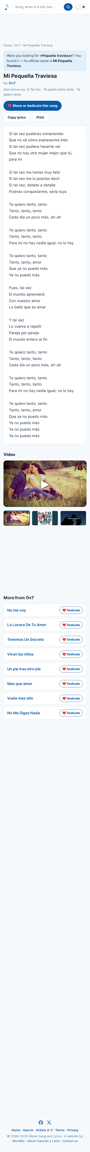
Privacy (72, 1130)
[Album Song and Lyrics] (6, 7)
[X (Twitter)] (49, 1122)
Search (28, 1130)
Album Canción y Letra (43, 1141)
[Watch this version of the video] (16, 518)
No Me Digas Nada (23, 713)
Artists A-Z (44, 1130)
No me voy (16, 610)
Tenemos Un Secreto (25, 639)
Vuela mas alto (20, 698)
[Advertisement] (45, 28)
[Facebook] (41, 1122)
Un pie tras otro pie (24, 669)
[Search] (68, 7)
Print (40, 117)
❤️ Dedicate (71, 610)
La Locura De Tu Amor (26, 625)
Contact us (70, 1141)
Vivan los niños (20, 654)
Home (7, 45)
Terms (60, 1130)
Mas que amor (19, 684)
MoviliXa (18, 1141)
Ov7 (17, 45)
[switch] (81, 7)
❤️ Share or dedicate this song (32, 106)
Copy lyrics (17, 117)
